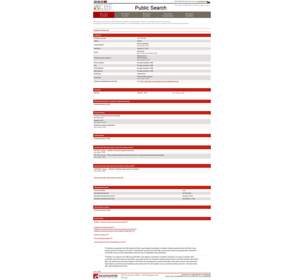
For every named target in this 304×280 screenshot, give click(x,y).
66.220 (103, 150)
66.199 (103, 155)
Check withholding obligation (102, 238)
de (102, 2)
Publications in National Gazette (103, 227)
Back (99, 271)
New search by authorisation (168, 15)
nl (95, 2)
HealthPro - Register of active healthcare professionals (110, 222)
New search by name (125, 15)
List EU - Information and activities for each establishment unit (158, 81)
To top (95, 271)
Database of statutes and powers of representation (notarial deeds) (113, 231)
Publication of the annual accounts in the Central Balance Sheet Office (114, 229)
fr (98, 2)
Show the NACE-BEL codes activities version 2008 (108, 177)
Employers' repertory (100, 234)
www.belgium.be (201, 1)
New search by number (104, 15)
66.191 (104, 169)
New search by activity (147, 15)
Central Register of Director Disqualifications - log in (109, 242)
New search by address (189, 15)
